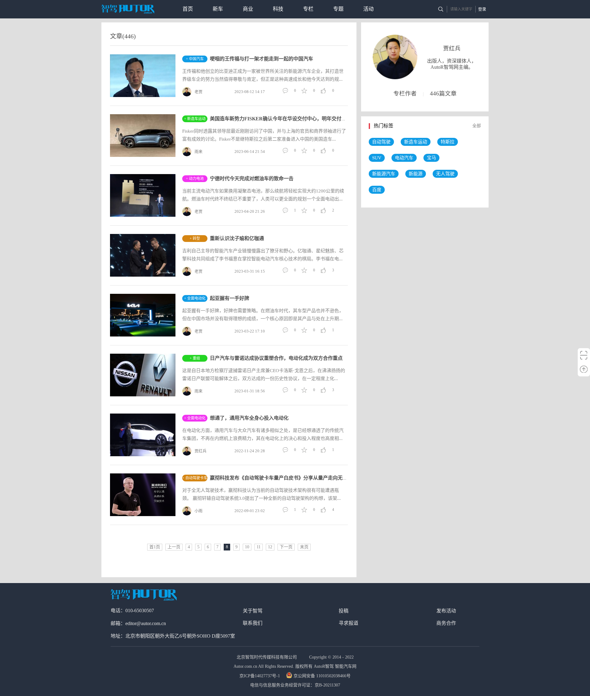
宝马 (431, 157)
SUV (376, 157)
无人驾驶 (445, 173)
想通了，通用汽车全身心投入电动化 (249, 418)
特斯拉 (447, 141)
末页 (304, 547)
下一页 (286, 547)
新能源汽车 (383, 173)
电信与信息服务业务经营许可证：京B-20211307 (295, 685)
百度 (376, 189)
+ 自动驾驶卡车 (194, 478)
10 (247, 547)
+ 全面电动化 (195, 298)
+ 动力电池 (195, 179)
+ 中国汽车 (195, 59)
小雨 (199, 510)
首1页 (154, 547)
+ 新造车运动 (195, 119)
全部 (476, 125)
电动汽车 (404, 157)
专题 (338, 9)
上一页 (173, 547)
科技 (278, 9)
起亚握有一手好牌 (229, 298)
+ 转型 (195, 238)
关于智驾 (252, 610)
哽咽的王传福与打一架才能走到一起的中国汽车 (261, 58)
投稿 (343, 610)
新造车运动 (415, 141)
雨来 (199, 151)
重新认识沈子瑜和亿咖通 (237, 238)
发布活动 (446, 610)
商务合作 (446, 623)
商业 (248, 9)
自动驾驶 (381, 141)
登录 (482, 9)
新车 (218, 9)
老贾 (199, 91)
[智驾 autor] (127, 9)
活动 (368, 9)
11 (259, 547)
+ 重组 (195, 358)
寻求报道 (348, 623)
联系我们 (252, 623)
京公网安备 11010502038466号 (322, 676)
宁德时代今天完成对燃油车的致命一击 (251, 178)
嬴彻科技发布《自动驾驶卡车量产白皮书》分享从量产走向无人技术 (283, 477)
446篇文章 (443, 93)
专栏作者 (405, 93)
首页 (188, 9)
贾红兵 (200, 451)
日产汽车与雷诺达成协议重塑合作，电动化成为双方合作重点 (276, 358)
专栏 (308, 9)
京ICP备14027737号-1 (260, 676)
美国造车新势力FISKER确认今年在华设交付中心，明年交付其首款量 (285, 118)
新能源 (416, 173)
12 (270, 547)
